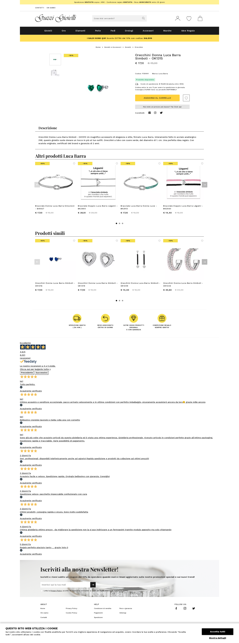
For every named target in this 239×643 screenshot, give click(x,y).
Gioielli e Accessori (112, 47)
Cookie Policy (71, 613)
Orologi (129, 30)
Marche (167, 30)
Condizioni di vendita (102, 608)
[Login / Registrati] (177, 18)
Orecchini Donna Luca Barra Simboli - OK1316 (55, 284)
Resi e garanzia (125, 608)
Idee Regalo (188, 30)
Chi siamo (51, 8)
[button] (116, 223)
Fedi (113, 30)
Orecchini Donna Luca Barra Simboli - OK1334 (183, 284)
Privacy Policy (56, 591)
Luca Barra (163, 74)
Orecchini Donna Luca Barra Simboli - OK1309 (140, 284)
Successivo (41, 372)
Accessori (148, 30)
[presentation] (37, 184)
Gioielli (48, 30)
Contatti (39, 8)
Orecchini (139, 47)
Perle (98, 30)
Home (98, 47)
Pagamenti (98, 613)
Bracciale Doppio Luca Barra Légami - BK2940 (183, 207)
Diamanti (80, 30)
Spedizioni (98, 617)
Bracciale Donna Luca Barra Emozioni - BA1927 (55, 207)
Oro (64, 30)
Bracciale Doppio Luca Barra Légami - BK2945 (98, 207)
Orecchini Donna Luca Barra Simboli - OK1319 (98, 284)
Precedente (27, 372)
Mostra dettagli (217, 638)
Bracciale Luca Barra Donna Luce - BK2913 (139, 207)
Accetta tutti (217, 631)
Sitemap (122, 613)
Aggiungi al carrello (157, 98)
